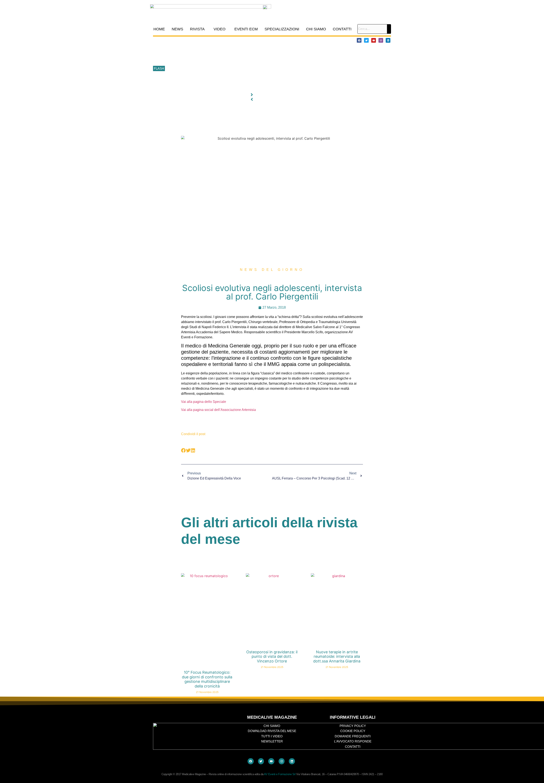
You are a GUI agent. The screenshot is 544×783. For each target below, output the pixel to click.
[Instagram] (380, 40)
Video (219, 29)
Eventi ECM (246, 29)
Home (159, 29)
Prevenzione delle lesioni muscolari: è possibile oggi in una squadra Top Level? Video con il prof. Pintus (237, 68)
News (177, 29)
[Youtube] (373, 40)
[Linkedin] (388, 40)
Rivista (197, 29)
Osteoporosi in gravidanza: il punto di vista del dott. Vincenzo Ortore (272, 656)
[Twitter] (366, 40)
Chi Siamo (316, 29)
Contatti (342, 29)
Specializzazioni (282, 29)
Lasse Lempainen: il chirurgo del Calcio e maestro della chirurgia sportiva (216, 59)
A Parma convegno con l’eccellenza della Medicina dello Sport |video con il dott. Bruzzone (228, 78)
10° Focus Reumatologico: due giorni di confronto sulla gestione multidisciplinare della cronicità (231, 40)
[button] (198, 29)
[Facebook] (359, 40)
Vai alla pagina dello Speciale (203, 401)
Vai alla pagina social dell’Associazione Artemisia (218, 410)
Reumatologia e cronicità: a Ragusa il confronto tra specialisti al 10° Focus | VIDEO (223, 49)
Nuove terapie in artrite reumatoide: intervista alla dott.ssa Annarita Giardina (336, 656)
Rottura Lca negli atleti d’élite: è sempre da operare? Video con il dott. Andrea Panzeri (225, 87)
